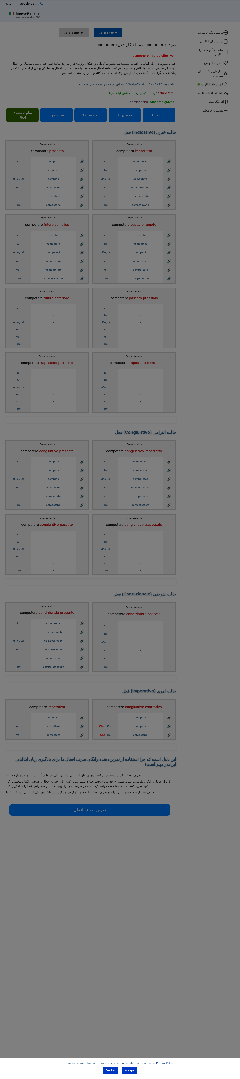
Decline (110, 1070)
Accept (129, 1070)
